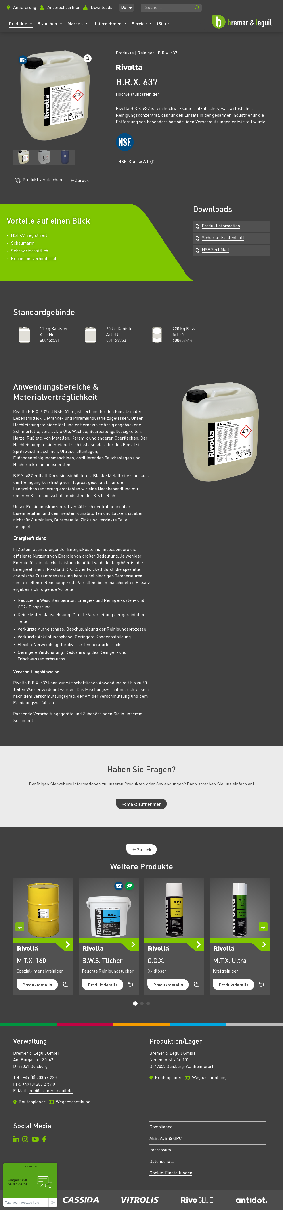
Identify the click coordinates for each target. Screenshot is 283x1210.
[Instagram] (25, 1140)
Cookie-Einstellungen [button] (170, 1173)
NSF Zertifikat (215, 250)
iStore (163, 23)
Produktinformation (221, 226)
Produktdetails (37, 985)
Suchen (197, 8)
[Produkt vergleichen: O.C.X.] (196, 985)
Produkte (18, 23)
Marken (75, 23)
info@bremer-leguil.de (51, 1091)
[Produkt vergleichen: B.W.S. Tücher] (131, 985)
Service (139, 23)
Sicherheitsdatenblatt (223, 238)
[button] (126, 8)
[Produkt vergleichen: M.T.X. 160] (65, 985)
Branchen (47, 23)
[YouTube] (35, 1140)
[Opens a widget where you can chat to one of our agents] (30, 1184)
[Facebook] (44, 1140)
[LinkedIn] (16, 1140)
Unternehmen (107, 23)
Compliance (160, 1127)
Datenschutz (161, 1162)
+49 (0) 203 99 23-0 (40, 1078)
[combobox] (171, 7)
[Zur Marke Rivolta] (129, 68)
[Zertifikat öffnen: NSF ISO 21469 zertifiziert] (124, 142)
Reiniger (146, 53)
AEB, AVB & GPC (165, 1139)
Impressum (160, 1150)
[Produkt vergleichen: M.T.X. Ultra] (261, 985)
